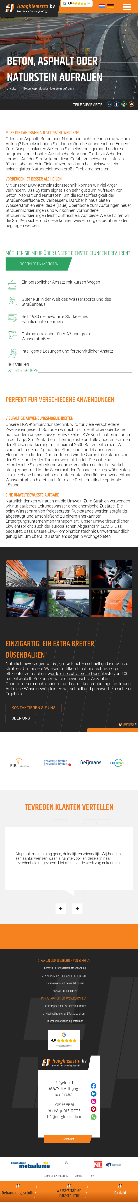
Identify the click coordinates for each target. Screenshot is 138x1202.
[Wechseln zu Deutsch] (110, 6)
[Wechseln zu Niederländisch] (102, 6)
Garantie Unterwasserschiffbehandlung (65, 968)
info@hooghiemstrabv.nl (64, 1117)
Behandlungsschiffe (18, 1193)
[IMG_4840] (68, 573)
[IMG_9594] (26, 573)
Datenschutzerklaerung (56, 1176)
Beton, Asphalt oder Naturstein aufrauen (65, 1006)
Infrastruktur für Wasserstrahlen (64, 998)
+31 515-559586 (22, 370)
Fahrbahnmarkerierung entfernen (65, 1021)
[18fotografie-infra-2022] (68, 603)
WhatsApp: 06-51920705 (64, 1111)
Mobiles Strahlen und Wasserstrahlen (65, 1013)
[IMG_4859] (111, 603)
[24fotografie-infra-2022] (111, 574)
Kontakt (120, 1193)
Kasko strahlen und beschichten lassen (65, 976)
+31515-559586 (64, 1105)
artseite (11, 88)
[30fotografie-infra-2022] (26, 603)
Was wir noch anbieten (65, 991)
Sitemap (79, 1176)
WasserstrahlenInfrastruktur (69, 1192)
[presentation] (61, 908)
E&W (92, 1176)
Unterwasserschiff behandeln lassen (65, 983)
